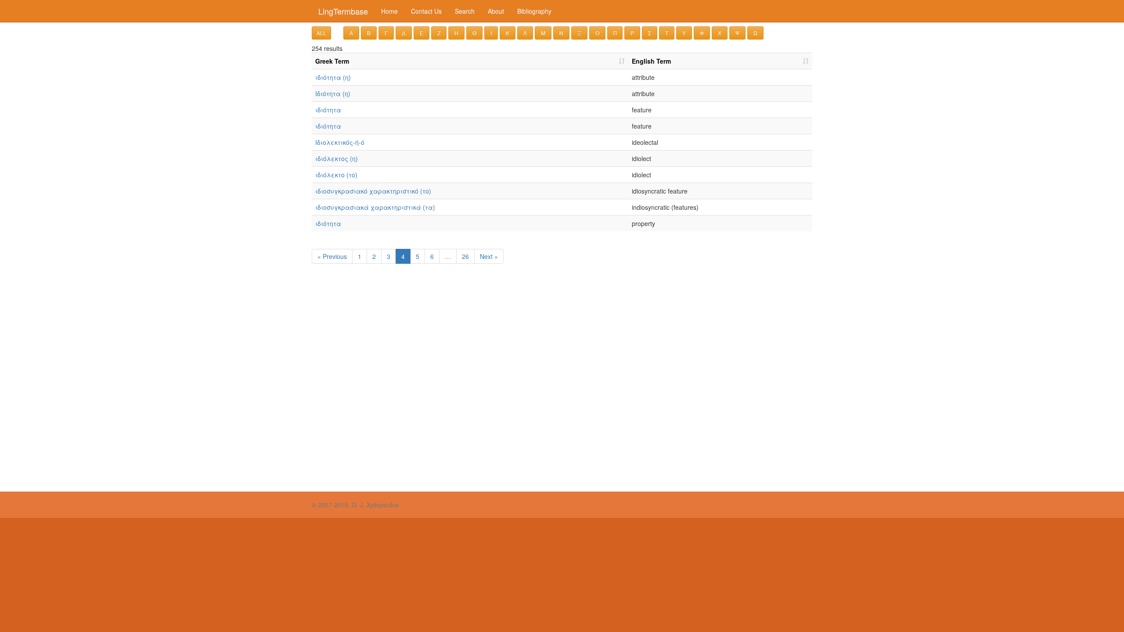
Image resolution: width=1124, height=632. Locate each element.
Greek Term (332, 61)
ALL (321, 32)
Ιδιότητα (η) (332, 93)
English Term (651, 61)
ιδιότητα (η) (333, 77)
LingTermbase (343, 11)
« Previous (332, 256)
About (496, 11)
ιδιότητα (328, 109)
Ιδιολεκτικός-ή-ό (339, 142)
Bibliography (534, 11)
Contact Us (426, 11)
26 (465, 256)
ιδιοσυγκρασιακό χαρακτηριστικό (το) (373, 191)
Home (389, 11)
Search (465, 11)
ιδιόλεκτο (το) (336, 174)
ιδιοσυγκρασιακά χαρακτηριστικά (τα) (375, 207)
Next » (489, 256)
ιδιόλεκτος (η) (336, 158)
